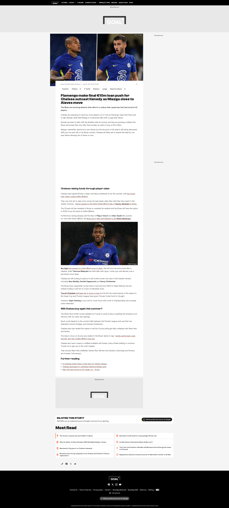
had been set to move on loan (80, 293)
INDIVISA (114, 2)
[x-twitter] (112, 485)
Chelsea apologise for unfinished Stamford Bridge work (84, 367)
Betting (151, 490)
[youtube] (120, 485)
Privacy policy (98, 490)
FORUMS (80, 2)
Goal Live (143, 490)
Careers (107, 490)
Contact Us (73, 490)
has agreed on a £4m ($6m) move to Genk (82, 268)
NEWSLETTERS (104, 2)
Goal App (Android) (119, 490)
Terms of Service (85, 490)
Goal (81, 505)
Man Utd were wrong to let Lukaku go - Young (81, 369)
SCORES (64, 2)
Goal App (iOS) (133, 490)
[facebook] (108, 485)
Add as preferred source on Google (158, 419)
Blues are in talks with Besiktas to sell (109, 218)
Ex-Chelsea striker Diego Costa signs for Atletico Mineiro (85, 364)
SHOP (131, 2)
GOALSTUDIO (123, 2)
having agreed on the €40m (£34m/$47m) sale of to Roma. (106, 204)
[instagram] (116, 485)
